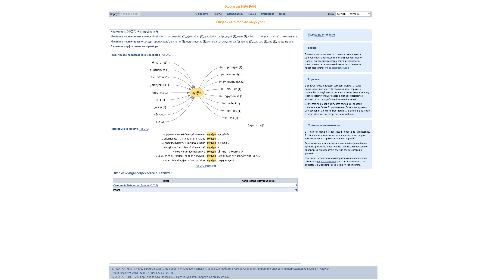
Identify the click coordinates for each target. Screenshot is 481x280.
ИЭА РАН (120, 268)
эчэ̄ (270, 41)
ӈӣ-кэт (252, 36)
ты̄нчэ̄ (244, 41)
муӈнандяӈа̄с (194, 41)
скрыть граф (256, 125)
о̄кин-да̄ (212, 41)
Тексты (217, 14)
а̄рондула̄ (160, 41)
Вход (282, 14)
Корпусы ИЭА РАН (240, 6)
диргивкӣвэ (175, 36)
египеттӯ (175, 41)
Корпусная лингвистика (213, 277)
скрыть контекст (205, 166)
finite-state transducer (337, 67)
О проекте (201, 14)
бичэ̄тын (157, 36)
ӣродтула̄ (226, 36)
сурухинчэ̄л (229, 41)
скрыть (165, 55)
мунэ (240, 36)
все (295, 36)
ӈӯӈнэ (264, 36)
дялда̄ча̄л (210, 36)
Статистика (267, 14)
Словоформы (235, 14)
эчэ (275, 36)
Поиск (252, 14)
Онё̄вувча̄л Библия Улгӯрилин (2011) (135, 185)
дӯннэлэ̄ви (192, 36)
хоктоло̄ (258, 41)
